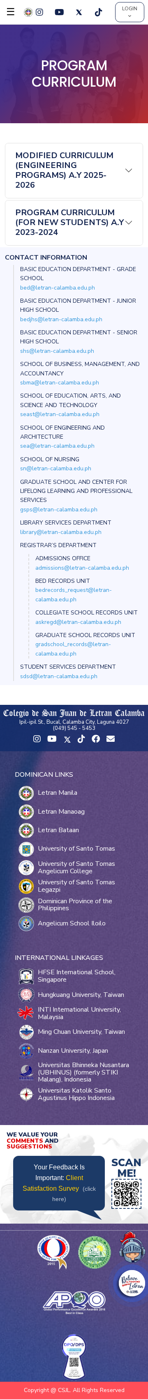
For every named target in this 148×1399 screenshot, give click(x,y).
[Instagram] (39, 12)
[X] (79, 12)
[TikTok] (98, 12)
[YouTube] (59, 12)
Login (129, 8)
